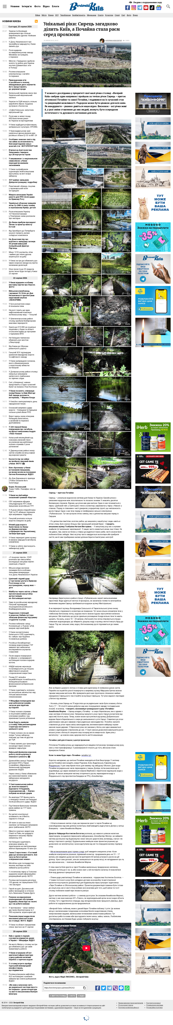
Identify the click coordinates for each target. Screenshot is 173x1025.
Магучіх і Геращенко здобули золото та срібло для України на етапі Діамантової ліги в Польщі (21, 64)
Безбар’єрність (78, 15)
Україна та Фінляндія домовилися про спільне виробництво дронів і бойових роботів (22, 34)
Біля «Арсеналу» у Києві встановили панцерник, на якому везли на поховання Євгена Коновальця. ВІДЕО (22, 471)
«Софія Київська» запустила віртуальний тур (21, 111)
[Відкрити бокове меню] (4, 6)
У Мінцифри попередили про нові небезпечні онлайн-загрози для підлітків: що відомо (22, 704)
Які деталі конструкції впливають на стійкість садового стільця (19, 816)
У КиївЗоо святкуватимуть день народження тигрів (23, 402)
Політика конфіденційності (128, 1008)
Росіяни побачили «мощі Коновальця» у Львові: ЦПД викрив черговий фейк (21, 626)
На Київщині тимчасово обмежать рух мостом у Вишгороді (19, 340)
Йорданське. (54, 766)
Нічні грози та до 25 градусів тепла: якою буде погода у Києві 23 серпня (23, 271)
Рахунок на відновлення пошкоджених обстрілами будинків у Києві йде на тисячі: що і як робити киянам (23, 900)
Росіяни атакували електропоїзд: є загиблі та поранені (19, 74)
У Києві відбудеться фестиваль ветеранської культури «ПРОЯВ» (23, 126)
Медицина (91, 15)
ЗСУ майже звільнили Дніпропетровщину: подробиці (23, 181)
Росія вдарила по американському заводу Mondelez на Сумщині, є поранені (21, 53)
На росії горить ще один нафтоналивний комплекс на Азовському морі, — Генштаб (23, 312)
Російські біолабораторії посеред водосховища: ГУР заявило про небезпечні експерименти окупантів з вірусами (21, 647)
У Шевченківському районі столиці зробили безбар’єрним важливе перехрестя (22, 321)
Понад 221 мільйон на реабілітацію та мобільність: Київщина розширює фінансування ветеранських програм (22, 681)
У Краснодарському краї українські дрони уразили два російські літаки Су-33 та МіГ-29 (23, 133)
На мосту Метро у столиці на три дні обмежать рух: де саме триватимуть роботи (23, 946)
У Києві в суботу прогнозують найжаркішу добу (22, 547)
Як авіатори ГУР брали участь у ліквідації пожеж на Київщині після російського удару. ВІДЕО (23, 799)
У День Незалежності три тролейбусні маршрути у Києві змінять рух (22, 44)
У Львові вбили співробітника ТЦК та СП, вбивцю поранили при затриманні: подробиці (22, 512)
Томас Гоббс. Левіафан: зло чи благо (22, 489)
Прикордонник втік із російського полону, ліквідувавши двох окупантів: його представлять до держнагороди (22, 84)
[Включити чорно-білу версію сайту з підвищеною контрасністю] (145, 2)
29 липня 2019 (49, 40)
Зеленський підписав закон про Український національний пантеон (23, 95)
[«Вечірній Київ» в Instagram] (133, 7)
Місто (44, 15)
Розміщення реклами (154, 1005)
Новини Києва (11, 21)
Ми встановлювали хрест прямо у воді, (67, 851)
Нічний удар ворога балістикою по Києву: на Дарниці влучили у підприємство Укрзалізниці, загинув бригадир (22, 529)
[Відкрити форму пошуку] (168, 6)
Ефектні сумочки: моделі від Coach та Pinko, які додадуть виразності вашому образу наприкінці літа (21, 834)
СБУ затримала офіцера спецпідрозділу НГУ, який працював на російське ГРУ (21, 503)
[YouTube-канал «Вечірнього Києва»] (146, 7)
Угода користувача (125, 1005)
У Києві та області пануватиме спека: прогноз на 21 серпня (22, 926)
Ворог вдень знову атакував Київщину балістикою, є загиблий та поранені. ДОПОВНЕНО (21, 419)
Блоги (55, 6)
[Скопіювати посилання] (84, 987)
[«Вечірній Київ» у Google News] (159, 7)
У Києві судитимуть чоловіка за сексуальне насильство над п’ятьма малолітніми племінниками (22, 693)
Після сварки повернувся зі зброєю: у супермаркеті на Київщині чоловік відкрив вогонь (21, 659)
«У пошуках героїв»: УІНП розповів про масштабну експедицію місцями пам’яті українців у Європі (21, 560)
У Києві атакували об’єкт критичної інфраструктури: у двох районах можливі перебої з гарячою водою (21, 956)
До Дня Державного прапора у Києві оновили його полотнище (22, 480)
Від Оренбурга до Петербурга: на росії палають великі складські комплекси (22, 233)
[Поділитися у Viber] (115, 988)
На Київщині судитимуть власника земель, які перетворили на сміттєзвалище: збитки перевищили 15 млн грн (23, 845)
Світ (123, 15)
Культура (109, 15)
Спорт (117, 15)
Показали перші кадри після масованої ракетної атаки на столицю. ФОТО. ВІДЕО (22, 918)
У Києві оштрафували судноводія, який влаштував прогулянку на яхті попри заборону (21, 172)
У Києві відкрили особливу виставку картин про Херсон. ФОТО (22, 284)
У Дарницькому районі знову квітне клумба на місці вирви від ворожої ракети (22, 452)
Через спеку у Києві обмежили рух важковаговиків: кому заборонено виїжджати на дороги (22, 777)
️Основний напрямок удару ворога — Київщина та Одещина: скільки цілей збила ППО (23, 410)
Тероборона (65, 15)
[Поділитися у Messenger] (121, 988)
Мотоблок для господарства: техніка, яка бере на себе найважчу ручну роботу (21, 865)
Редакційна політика (154, 1008)
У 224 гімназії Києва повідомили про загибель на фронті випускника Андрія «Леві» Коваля (22, 430)
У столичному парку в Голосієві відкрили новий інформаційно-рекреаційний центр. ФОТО (23, 874)
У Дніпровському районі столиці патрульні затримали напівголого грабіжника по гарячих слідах (23, 375)
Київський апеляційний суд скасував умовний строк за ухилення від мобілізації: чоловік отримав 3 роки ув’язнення (21, 442)
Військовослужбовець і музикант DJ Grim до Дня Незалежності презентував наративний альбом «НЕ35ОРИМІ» (21, 295)
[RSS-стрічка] (36, 21)
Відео (46, 6)
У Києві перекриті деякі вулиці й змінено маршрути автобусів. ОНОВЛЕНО (22, 539)
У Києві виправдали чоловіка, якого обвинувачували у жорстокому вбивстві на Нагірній (22, 364)
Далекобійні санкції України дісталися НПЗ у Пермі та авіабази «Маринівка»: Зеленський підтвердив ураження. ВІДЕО (21, 765)
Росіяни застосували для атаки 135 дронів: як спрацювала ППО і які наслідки (23, 882)
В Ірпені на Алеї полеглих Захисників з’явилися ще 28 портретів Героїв (20, 152)
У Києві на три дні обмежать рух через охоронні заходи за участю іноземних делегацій (23, 263)
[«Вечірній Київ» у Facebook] (127, 7)
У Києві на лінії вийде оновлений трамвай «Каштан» (22, 496)
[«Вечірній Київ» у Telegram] (139, 7)
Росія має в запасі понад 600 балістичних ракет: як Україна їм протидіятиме (21, 118)
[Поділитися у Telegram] (109, 988)
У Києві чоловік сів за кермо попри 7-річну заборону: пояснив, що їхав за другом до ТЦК (21, 736)
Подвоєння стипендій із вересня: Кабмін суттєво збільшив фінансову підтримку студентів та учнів (23, 616)
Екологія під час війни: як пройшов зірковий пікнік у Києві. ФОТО (21, 461)
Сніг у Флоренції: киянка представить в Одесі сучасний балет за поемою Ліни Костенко (23, 384)
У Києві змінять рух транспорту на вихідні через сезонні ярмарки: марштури (22, 746)
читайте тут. (86, 755)
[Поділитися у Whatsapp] (127, 988)
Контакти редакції (153, 1003)
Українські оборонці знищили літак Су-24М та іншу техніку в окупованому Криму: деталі (22, 205)
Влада (51, 15)
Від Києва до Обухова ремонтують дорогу (18, 347)
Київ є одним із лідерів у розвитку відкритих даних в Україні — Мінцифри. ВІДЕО (22, 938)
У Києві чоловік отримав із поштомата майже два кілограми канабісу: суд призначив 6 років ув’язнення (22, 714)
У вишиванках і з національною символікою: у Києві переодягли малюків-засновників (23, 161)
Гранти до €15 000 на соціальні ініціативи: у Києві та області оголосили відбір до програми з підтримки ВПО (22, 330)
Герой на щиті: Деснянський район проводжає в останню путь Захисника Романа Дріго (22, 891)
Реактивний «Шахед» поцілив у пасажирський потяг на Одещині (22, 188)
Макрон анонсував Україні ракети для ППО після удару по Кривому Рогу (22, 197)
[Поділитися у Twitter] (103, 988)
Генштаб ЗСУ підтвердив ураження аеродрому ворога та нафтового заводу (21, 354)
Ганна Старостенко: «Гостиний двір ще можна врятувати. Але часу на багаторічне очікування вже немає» (23, 855)
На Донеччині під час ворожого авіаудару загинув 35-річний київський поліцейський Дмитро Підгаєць (22, 243)
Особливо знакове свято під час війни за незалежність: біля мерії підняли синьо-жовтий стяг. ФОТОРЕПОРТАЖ (23, 142)
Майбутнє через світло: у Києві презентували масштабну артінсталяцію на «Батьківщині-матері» (23, 594)
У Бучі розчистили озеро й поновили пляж (19, 305)
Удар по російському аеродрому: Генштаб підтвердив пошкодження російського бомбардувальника (23, 605)
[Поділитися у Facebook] (97, 988)
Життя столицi (59, 996)
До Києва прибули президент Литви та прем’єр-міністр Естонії (22, 224)
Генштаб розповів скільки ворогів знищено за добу (20, 519)
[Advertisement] (153, 55)
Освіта (100, 15)
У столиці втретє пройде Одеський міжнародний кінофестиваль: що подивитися (20, 966)
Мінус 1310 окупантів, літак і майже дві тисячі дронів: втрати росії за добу (21, 254)
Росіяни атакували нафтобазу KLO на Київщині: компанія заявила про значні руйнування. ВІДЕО (22, 977)
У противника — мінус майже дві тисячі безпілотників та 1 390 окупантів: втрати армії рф (22, 910)
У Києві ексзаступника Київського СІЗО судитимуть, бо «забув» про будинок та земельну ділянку (22, 635)
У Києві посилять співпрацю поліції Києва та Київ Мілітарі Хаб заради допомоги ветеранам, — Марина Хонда (22, 394)
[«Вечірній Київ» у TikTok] (152, 7)
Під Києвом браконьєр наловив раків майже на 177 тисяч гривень (23, 808)
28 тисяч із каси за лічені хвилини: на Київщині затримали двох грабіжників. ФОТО (23, 825)
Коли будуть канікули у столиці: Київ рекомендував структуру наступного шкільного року (22, 725)
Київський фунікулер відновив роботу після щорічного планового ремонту (22, 754)
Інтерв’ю (27, 6)
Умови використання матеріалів (130, 1003)
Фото (37, 6)
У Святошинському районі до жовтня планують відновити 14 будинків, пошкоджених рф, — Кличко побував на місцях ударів (22, 788)
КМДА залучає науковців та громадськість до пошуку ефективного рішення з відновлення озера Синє (21, 669)
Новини (15, 6)
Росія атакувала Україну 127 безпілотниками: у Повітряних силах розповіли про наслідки (22, 215)
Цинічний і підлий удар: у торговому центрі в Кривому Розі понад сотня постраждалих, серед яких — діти (23, 583)
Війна (37, 15)
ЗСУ (57, 15)
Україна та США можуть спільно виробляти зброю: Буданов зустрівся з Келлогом (23, 103)
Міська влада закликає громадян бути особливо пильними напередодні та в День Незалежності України (23, 571)
